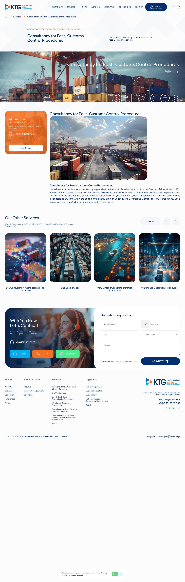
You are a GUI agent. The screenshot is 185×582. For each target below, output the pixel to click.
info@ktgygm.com (173, 408)
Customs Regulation (94, 391)
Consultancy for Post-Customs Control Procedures (65, 410)
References (10, 399)
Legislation (9, 395)
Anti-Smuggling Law (94, 387)
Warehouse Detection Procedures (159, 287)
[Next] (176, 221)
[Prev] (166, 221)
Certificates (28, 395)
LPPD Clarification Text (129, 361)
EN (179, 6)
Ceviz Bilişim (162, 437)
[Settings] (120, 574)
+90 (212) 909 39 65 (24, 134)
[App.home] (6, 16)
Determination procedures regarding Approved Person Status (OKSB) (63, 417)
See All (150, 221)
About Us (8, 387)
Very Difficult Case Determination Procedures (114, 289)
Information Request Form (156, 7)
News (7, 403)
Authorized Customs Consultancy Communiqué (97, 400)
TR (174, 6)
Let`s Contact (26, 148)
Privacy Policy (151, 437)
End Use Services (70, 287)
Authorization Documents (34, 391)
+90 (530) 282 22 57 (169, 403)
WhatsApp (70, 354)
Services (17, 16)
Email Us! (23, 354)
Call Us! (46, 354)
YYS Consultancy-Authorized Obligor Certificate (25, 289)
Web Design (175, 437)
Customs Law (91, 395)
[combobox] (145, 324)
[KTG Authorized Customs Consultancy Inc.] (18, 7)
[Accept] (115, 574)
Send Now (157, 361)
